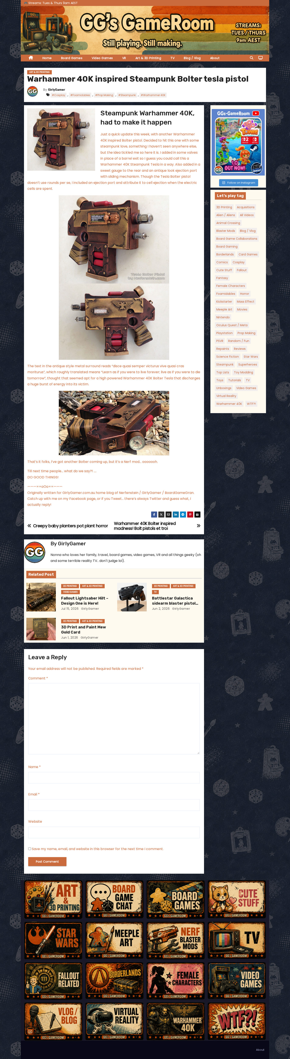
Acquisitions (246, 207)
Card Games (248, 254)
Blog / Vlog (192, 58)
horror (244, 294)
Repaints (222, 349)
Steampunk (225, 364)
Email (34, 794)
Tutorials (234, 380)
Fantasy (222, 278)
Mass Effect (245, 301)
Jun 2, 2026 (161, 609)
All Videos (247, 215)
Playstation (224, 333)
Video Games (102, 58)
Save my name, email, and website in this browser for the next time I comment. (97, 848)
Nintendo (223, 317)
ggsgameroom (237, 113)
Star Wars (251, 356)
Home (47, 58)
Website (35, 821)
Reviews (240, 349)
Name (34, 766)
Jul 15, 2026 (70, 609)
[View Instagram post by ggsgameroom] (260, 170)
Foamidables (225, 294)
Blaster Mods (225, 231)
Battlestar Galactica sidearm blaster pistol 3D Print (174, 603)
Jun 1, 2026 (69, 637)
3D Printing (70, 586)
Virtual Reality (226, 396)
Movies (242, 309)
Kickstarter (224, 301)
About (215, 58)
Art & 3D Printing (148, 58)
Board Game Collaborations (236, 239)
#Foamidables (80, 95)
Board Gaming (227, 246)
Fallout (242, 270)
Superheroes (247, 364)
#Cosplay (58, 95)
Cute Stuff (224, 270)
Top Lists (222, 372)
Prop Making (246, 333)
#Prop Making (104, 95)
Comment (38, 678)
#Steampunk (127, 95)
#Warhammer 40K (153, 95)
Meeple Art (224, 309)
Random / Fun (238, 341)
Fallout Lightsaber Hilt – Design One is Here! (84, 601)
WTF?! (251, 404)
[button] (251, 58)
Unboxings (223, 388)
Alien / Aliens (225, 215)
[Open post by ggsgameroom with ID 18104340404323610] (238, 142)
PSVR (219, 341)
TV (172, 58)
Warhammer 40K (229, 404)
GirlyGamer (56, 90)
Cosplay (239, 262)
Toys (219, 380)
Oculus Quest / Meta (232, 325)
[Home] (31, 58)
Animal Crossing (228, 223)
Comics (222, 262)
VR (124, 58)
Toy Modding (243, 372)
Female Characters (230, 286)
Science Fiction (227, 356)
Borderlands (225, 254)
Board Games (72, 58)
